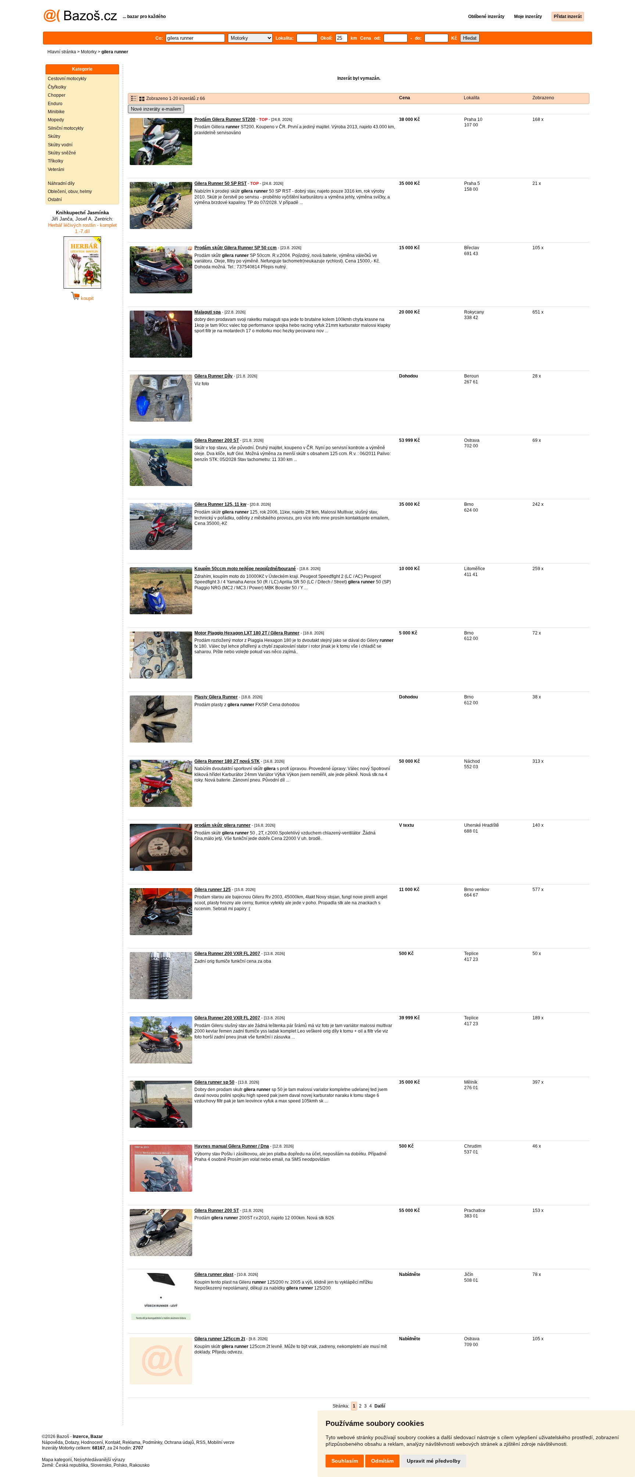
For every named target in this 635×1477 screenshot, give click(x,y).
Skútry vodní (60, 144)
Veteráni (56, 169)
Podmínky (152, 1442)
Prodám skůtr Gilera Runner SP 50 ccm (235, 247)
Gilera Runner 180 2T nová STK (227, 761)
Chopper (56, 95)
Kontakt (112, 1442)
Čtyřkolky (57, 87)
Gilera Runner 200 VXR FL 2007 (227, 953)
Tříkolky (55, 161)
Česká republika (71, 1465)
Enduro (55, 103)
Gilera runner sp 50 (214, 1082)
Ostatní (55, 199)
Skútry (54, 136)
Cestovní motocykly (67, 78)
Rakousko (139, 1465)
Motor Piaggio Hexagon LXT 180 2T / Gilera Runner (246, 633)
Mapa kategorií (57, 1459)
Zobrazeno (543, 97)
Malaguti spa (207, 312)
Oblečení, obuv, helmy (70, 191)
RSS (200, 1442)
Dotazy (72, 1442)
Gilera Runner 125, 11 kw (220, 504)
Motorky (89, 51)
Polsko (120, 1465)
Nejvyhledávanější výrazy (99, 1459)
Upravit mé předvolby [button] (433, 1461)
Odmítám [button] (382, 1461)
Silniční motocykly (65, 128)
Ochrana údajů (179, 1442)
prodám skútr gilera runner (222, 825)
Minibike (56, 111)
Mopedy (56, 119)
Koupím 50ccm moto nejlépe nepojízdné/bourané (245, 568)
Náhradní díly (61, 183)
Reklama (131, 1442)
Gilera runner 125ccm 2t (219, 1338)
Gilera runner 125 (212, 889)
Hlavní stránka (61, 51)
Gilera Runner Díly (213, 376)
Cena (404, 97)
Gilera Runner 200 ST (216, 440)
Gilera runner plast (213, 1274)
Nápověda (52, 1442)
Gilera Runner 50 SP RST (220, 183)
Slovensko (100, 1465)
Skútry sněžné (62, 152)
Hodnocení (92, 1442)
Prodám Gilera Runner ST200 (224, 119)
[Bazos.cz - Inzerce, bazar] (80, 20)
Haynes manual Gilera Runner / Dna (231, 1146)
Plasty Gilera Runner (216, 697)
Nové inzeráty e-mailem (156, 109)
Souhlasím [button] (344, 1461)
